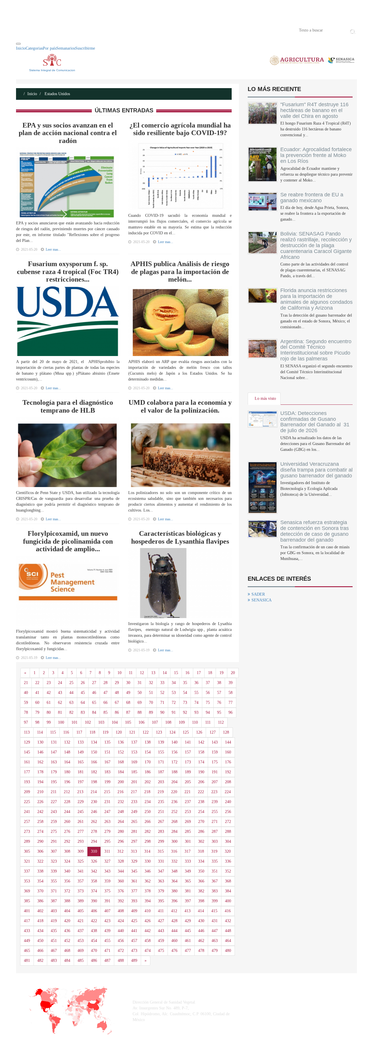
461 (188, 940)
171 (161, 762)
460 (174, 940)
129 (27, 742)
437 (81, 931)
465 (27, 950)
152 (121, 752)
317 (187, 851)
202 (148, 782)
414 (201, 911)
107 (155, 722)
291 (54, 841)
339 (54, 871)
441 (134, 931)
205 (188, 782)
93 (196, 712)
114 (40, 732)
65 (94, 702)
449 (27, 940)
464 (228, 940)
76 (219, 702)
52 (162, 692)
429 (188, 921)
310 (94, 851)
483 (54, 960)
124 (172, 732)
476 (174, 950)
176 (228, 762)
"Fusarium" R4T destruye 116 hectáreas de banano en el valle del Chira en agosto (314, 110)
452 (67, 940)
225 (27, 802)
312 (120, 851)
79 (37, 712)
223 (214, 792)
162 (40, 762)
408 (121, 911)
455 (107, 940)
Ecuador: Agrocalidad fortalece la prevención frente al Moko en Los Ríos (316, 155)
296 (121, 841)
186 (148, 772)
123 (159, 732)
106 (141, 722)
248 (121, 811)
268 (174, 821)
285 (188, 831)
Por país (49, 48)
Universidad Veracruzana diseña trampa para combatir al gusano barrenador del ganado (316, 470)
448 (228, 931)
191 (215, 772)
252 (174, 811)
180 (67, 772)
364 (174, 881)
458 (148, 940)
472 (121, 950)
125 (186, 732)
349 (188, 871)
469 (81, 950)
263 (107, 821)
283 (161, 831)
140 (174, 742)
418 (40, 921)
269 (188, 821)
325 (81, 861)
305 (27, 851)
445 (188, 931)
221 (187, 792)
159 (215, 752)
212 (67, 792)
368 (228, 881)
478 (201, 950)
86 (117, 712)
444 (174, 931)
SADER (258, 594)
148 (67, 752)
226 (40, 802)
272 (228, 821)
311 (107, 851)
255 (215, 811)
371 (54, 891)
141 (188, 742)
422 (94, 921)
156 (174, 752)
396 (174, 901)
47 (105, 692)
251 (161, 811)
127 (213, 732)
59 (26, 702)
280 (121, 831)
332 (174, 861)
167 (107, 762)
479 (215, 950)
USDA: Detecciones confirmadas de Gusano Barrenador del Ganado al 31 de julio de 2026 (314, 421)
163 (54, 762)
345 (134, 871)
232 (121, 802)
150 (94, 752)
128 (226, 732)
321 (27, 861)
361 (134, 881)
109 (182, 722)
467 (54, 950)
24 (60, 683)
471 (107, 950)
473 (134, 950)
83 (83, 712)
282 (148, 831)
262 (94, 821)
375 (107, 891)
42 (49, 692)
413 (187, 911)
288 (228, 831)
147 (54, 752)
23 (49, 683)
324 (67, 861)
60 (37, 702)
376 (121, 891)
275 (54, 831)
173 (188, 762)
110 (195, 722)
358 (94, 881)
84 (94, 712)
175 (215, 762)
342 (94, 871)
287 (215, 831)
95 (219, 712)
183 (107, 772)
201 (134, 782)
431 (215, 921)
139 (161, 742)
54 (185, 692)
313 (134, 851)
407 (107, 911)
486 (94, 960)
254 (201, 811)
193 (27, 782)
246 (94, 811)
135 (107, 742)
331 (161, 861)
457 (134, 940)
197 (81, 782)
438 (94, 931)
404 (67, 911)
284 (174, 831)
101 (74, 722)
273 (27, 831)
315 (161, 851)
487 (107, 960)
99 (49, 722)
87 (128, 712)
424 (121, 921)
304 (228, 841)
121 (132, 732)
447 (215, 931)
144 (228, 742)
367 (215, 881)
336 (228, 861)
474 (148, 950)
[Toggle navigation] (18, 44)
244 (67, 811)
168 (121, 762)
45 (83, 692)
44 (71, 692)
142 (201, 742)
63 (71, 702)
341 (81, 871)
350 (201, 871)
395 (161, 901)
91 (174, 712)
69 (140, 702)
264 (121, 821)
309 (81, 851)
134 (94, 742)
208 (228, 782)
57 (219, 692)
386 (40, 901)
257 (27, 821)
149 (81, 752)
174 (201, 762)
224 (228, 792)
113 (27, 732)
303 (215, 841)
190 (201, 772)
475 (161, 950)
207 (215, 782)
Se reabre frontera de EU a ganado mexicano (311, 197)
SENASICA (261, 600)
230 (94, 802)
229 (81, 802)
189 (188, 772)
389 (81, 901)
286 (201, 831)
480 (228, 950)
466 (40, 950)
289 (27, 841)
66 (105, 702)
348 (174, 871)
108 (168, 722)
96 (230, 712)
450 (40, 940)
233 (134, 802)
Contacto (76, 30)
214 (94, 792)
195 (54, 782)
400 (228, 901)
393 (134, 901)
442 (148, 931)
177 (27, 772)
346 (148, 871)
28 (105, 683)
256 (228, 811)
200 (121, 782)
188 (174, 772)
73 (185, 702)
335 (215, 861)
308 (67, 851)
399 (215, 901)
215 (107, 792)
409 (134, 911)
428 (174, 921)
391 (107, 901)
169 (134, 762)
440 (121, 931)
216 (120, 792)
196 (67, 782)
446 (201, 931)
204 (174, 782)
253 (188, 811)
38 (219, 683)
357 (81, 881)
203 (161, 782)
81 (60, 712)
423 (107, 921)
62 (60, 702)
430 (201, 921)
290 (40, 841)
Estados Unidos (56, 94)
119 (105, 732)
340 (67, 871)
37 (208, 683)
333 (188, 861)
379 (161, 891)
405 (81, 911)
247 (107, 811)
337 (27, 871)
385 (27, 901)
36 (196, 683)
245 (81, 811)
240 (228, 802)
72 (174, 702)
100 (61, 722)
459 (161, 940)
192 (228, 772)
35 (185, 683)
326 (94, 861)
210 (40, 792)
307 (54, 851)
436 (67, 931)
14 (165, 673)
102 (88, 722)
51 (151, 692)
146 (40, 752)
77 (230, 702)
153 (134, 752)
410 (148, 911)
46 (94, 692)
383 (215, 891)
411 (161, 911)
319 (214, 851)
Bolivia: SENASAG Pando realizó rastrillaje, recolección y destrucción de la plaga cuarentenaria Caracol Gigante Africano (316, 245)
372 (67, 891)
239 (215, 802)
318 (201, 851)
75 (208, 702)
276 (67, 831)
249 (134, 811)
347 (161, 871)
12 (142, 673)
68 (128, 702)
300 (174, 841)
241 (27, 811)
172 (174, 762)
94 (208, 712)
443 (161, 931)
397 (188, 901)
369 (27, 891)
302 (201, 841)
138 (148, 742)
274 (40, 831)
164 (67, 762)
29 (117, 683)
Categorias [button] (34, 48)
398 (201, 901)
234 (148, 802)
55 (196, 692)
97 (26, 722)
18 (210, 673)
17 (199, 673)
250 (148, 811)
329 (134, 861)
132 (67, 742)
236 (174, 802)
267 (161, 821)
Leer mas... (53, 249)
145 (27, 752)
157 (188, 752)
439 (107, 931)
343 (107, 871)
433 (27, 931)
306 (40, 851)
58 (230, 692)
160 (228, 752)
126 (199, 732)
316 (174, 851)
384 (228, 891)
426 (148, 921)
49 (128, 692)
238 (201, 802)
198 (94, 782)
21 (26, 683)
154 (148, 752)
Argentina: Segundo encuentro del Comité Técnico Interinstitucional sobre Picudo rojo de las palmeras (315, 350)
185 (134, 772)
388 (67, 901)
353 (27, 881)
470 (94, 950)
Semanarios (65, 48)
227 (54, 802)
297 (134, 841)
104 (115, 722)
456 (121, 940)
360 (121, 881)
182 (94, 772)
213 (80, 792)
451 (54, 940)
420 (67, 921)
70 (151, 702)
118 (92, 732)
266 (148, 821)
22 (37, 683)
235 (161, 802)
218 (147, 792)
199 (107, 782)
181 (81, 772)
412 (174, 911)
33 (162, 683)
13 (153, 673)
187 (161, 772)
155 (161, 752)
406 (94, 911)
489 (134, 960)
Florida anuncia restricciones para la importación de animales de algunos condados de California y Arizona (316, 298)
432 (228, 921)
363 (161, 881)
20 (233, 673)
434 (40, 931)
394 (148, 901)
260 (67, 821)
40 (26, 692)
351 (215, 871)
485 (81, 960)
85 (105, 712)
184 (121, 772)
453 (81, 940)
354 (40, 881)
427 (161, 921)
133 (81, 742)
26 (83, 683)
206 (201, 782)
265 (134, 821)
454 (94, 940)
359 (107, 881)
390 (94, 901)
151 (107, 752)
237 (188, 802)
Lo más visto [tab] (265, 398)
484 (67, 960)
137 (134, 742)
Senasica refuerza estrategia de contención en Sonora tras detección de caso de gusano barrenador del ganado (314, 530)
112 (221, 722)
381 (188, 891)
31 (140, 683)
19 (221, 673)
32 (151, 683)
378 (148, 891)
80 (49, 712)
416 (228, 911)
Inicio (25, 30)
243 (54, 811)
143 (215, 742)
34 (174, 683)
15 (176, 673)
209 (27, 792)
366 (201, 881)
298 (148, 841)
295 (107, 841)
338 (40, 871)
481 (27, 960)
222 (201, 792)
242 (40, 811)
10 (119, 673)
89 (151, 712)
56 (208, 692)
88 (140, 712)
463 (215, 940)
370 (40, 891)
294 (94, 841)
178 (40, 772)
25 (71, 683)
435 (54, 931)
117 (79, 732)
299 (161, 841)
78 (26, 712)
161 (27, 762)
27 (94, 683)
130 (40, 742)
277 (81, 831)
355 (54, 881)
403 (54, 911)
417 (27, 921)
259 (54, 821)
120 (119, 732)
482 (40, 960)
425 (134, 921)
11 (131, 673)
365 (188, 881)
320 (228, 851)
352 (228, 871)
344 (121, 871)
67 (117, 702)
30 (128, 683)
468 (67, 950)
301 (188, 841)
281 (134, 831)
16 (187, 673)
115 (53, 732)
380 (174, 891)
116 (66, 732)
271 (215, 821)
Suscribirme (85, 48)
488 (121, 960)
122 (145, 732)
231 (107, 802)
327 (107, 861)
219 (161, 792)
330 (148, 861)
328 (121, 861)
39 (230, 683)
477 (188, 950)
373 (81, 891)
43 (60, 692)
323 (54, 861)
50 (140, 692)
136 (121, 742)
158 (201, 752)
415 (214, 911)
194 (40, 782)
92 (185, 712)
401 (27, 911)
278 (94, 831)
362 (148, 881)
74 (196, 702)
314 (147, 851)
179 (54, 772)
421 (81, 921)
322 (40, 861)
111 (208, 722)
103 (101, 722)
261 (81, 821)
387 (54, 901)
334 (201, 861)
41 (37, 692)
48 (117, 692)
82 (71, 712)
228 (67, 802)
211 (54, 792)
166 (94, 762)
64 (83, 702)
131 (54, 742)
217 (134, 792)
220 (174, 792)
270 (201, 821)
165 (81, 762)
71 (162, 702)
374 (94, 891)
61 (49, 702)
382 (201, 891)
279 (107, 831)
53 (174, 692)
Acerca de (48, 30)
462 (201, 940)
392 (121, 901)
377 (134, 891)
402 (40, 911)
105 (128, 722)
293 (81, 841)
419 (54, 921)
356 (67, 881)
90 (162, 712)
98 (37, 722)
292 (67, 841)
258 (40, 821)
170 (148, 762)
